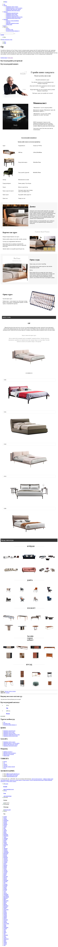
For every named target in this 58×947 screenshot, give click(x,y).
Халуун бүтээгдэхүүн (37, 786)
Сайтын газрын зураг (48, 786)
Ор (7, 716)
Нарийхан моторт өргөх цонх (13, 18)
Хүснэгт (5, 773)
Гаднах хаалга (25, 787)
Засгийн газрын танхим (9, 774)
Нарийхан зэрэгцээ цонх (12, 15)
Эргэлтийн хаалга (5, 787)
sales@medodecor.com (8, 797)
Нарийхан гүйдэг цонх (11, 14)
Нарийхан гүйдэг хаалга (12, 6)
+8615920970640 (7, 804)
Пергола (8, 22)
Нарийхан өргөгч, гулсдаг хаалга (14, 8)
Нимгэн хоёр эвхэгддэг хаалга (13, 9)
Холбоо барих (4, 57)
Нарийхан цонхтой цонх (12, 13)
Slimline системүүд (7, 759)
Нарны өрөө (9, 24)
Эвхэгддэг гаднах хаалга (16, 787)
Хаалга (5, 5)
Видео (4, 25)
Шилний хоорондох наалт (12, 23)
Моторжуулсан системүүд (9, 760)
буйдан (5, 769)
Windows (5, 11)
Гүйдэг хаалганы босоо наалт (37, 787)
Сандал (7, 700)
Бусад (8, 721)
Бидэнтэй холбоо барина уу (13, 30)
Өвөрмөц (5, 19)
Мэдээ (7, 28)
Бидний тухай (9, 29)
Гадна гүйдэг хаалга (11, 789)
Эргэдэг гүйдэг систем (10, 699)
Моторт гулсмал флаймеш (12, 20)
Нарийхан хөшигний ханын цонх (14, 16)
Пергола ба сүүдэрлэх (8, 762)
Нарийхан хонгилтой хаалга (13, 10)
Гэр (4, 4)
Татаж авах (10, 57)
